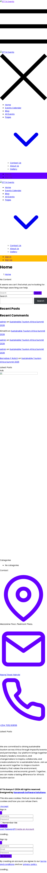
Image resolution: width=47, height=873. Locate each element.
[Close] (1, 812)
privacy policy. (30, 864)
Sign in (3, 826)
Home (8, 104)
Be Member (6, 856)
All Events (10, 114)
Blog (7, 111)
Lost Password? (7, 829)
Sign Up (8, 177)
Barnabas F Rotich (9, 358)
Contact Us (15, 162)
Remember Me (10, 822)
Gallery (13, 169)
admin (3, 321)
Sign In (8, 174)
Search (38, 293)
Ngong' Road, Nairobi (10, 674)
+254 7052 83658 (8, 725)
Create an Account (24, 829)
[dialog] (23, 854)
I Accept (4, 806)
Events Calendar (13, 107)
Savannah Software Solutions (29, 792)
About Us (14, 166)
